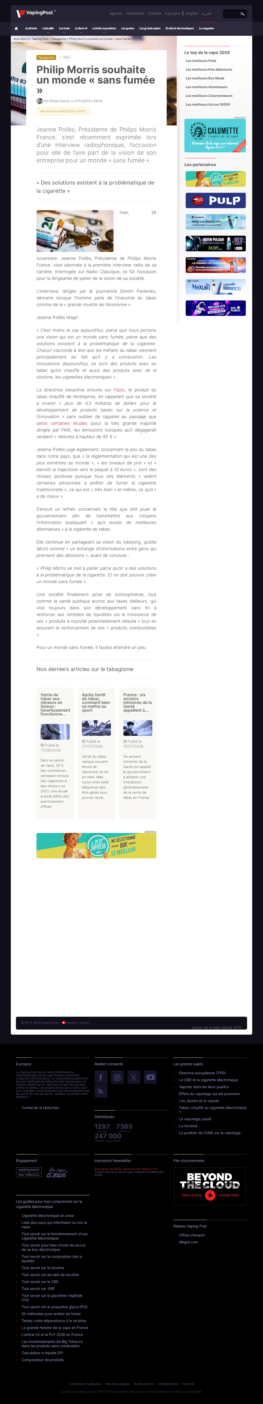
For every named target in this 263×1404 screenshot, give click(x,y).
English (192, 13)
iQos (120, 389)
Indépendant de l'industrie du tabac (29, 1172)
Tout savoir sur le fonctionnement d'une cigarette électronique (55, 1236)
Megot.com (188, 1242)
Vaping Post (57, 10)
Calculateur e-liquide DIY (42, 1353)
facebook (101, 1078)
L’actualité (48, 28)
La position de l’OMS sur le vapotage (210, 1133)
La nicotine (188, 1126)
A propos (172, 13)
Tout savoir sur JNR (38, 1288)
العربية (206, 13)
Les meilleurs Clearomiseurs (209, 96)
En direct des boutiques (180, 28)
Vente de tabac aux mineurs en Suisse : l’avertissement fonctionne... (55, 704)
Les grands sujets (149, 28)
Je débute (31, 28)
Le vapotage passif (195, 1119)
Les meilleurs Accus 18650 (208, 104)
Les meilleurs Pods (201, 61)
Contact (154, 13)
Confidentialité (167, 1384)
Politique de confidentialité (146, 1391)
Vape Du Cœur (56, 1172)
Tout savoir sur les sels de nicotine (50, 1274)
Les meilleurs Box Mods (205, 78)
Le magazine (206, 28)
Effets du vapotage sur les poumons (209, 1093)
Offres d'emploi (192, 1235)
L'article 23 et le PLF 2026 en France (52, 1334)
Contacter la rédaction (40, 1107)
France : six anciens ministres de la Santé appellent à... (137, 702)
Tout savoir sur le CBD (40, 1281)
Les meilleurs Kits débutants (209, 69)
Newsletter (135, 13)
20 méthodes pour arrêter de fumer (51, 1313)
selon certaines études (61, 423)
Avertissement (144, 1384)
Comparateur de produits (43, 1359)
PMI (66, 57)
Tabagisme (58, 39)
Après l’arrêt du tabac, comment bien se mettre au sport (96, 702)
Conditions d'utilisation (85, 1384)
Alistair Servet (59, 101)
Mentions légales (118, 1384)
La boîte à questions (104, 28)
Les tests (64, 28)
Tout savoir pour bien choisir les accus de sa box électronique (54, 1247)
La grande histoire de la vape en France (55, 1327)
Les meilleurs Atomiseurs (206, 87)
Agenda (116, 13)
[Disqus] (96, 932)
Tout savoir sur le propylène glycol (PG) (55, 1307)
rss (101, 1091)
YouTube (150, 1078)
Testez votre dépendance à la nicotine (54, 1320)
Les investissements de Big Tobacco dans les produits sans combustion (52, 1343)
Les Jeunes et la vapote (199, 1100)
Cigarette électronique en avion (48, 1215)
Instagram (117, 1078)
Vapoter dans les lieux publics (204, 1087)
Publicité (187, 1384)
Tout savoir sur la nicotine (43, 1267)
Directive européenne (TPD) (202, 1073)
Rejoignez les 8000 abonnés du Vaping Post (126, 1169)
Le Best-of (81, 28)
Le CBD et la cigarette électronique (208, 1080)
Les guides (127, 28)
